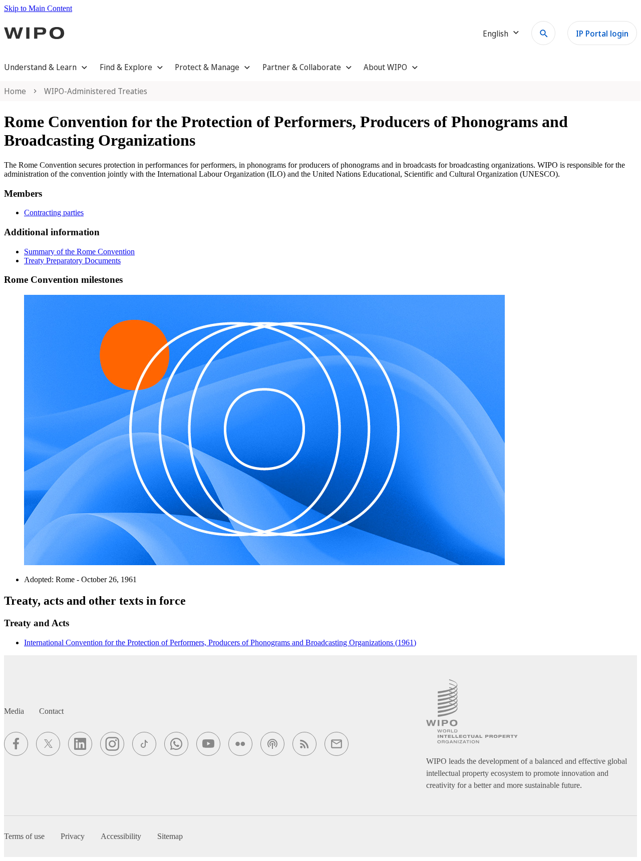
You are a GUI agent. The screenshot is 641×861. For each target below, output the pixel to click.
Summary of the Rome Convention (79, 251)
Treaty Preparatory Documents (72, 260)
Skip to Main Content (38, 8)
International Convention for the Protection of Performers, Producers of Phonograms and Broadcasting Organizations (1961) (220, 642)
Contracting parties (54, 212)
